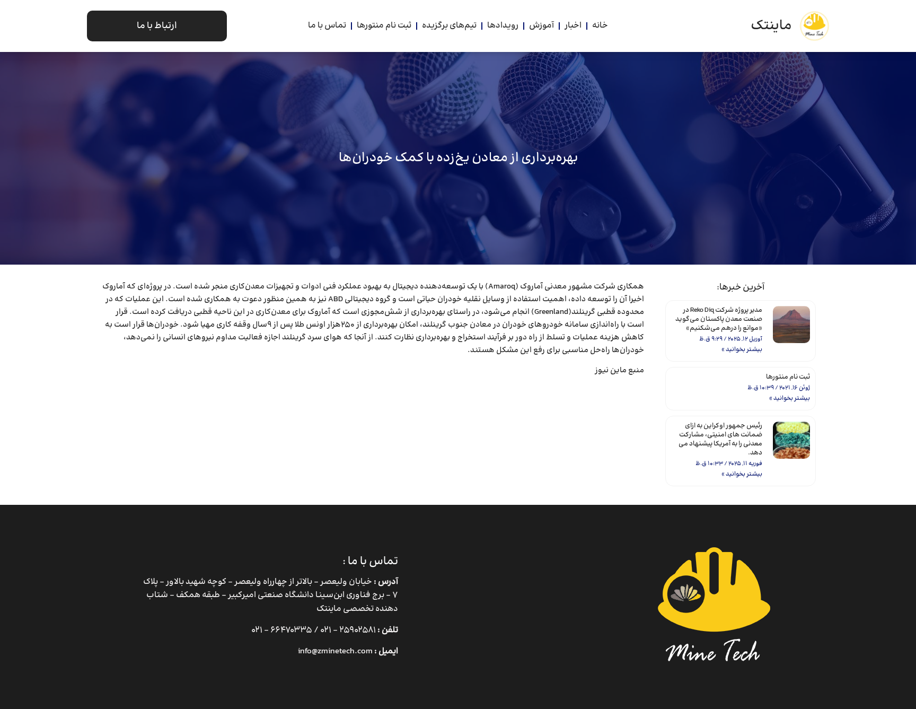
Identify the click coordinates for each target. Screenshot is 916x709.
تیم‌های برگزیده (449, 25)
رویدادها (502, 25)
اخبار (573, 25)
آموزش (541, 25)
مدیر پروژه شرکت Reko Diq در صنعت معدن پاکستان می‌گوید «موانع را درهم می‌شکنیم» (718, 319)
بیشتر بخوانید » (741, 350)
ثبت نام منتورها (384, 25)
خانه (600, 25)
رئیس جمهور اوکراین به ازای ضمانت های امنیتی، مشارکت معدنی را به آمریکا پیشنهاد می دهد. (720, 439)
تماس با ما (327, 25)
